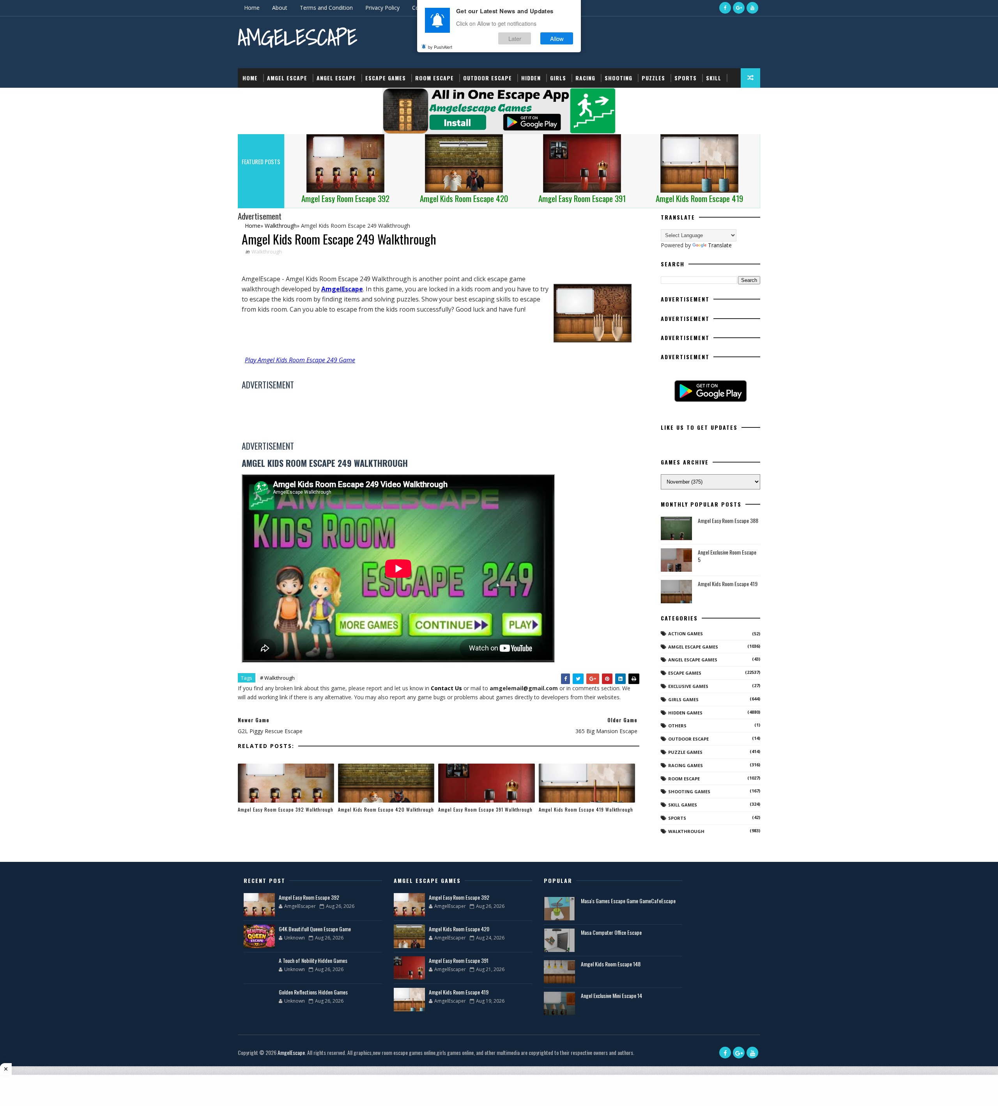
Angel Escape (336, 78)
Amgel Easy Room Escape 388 (728, 520)
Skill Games (682, 805)
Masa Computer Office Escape (611, 932)
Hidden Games (685, 713)
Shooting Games (689, 791)
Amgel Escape (287, 78)
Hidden (531, 78)
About (279, 7)
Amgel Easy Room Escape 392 (309, 897)
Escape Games (385, 78)
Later (514, 38)
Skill (713, 78)
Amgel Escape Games (693, 647)
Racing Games (685, 765)
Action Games (685, 633)
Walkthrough (266, 251)
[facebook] (725, 8)
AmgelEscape (297, 37)
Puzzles (653, 78)
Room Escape (434, 78)
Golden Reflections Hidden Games (313, 992)
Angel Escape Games (692, 660)
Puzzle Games (685, 752)
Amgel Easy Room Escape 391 (458, 960)
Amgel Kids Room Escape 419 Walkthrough (586, 809)
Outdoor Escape (487, 78)
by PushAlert (440, 47)
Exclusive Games (688, 686)
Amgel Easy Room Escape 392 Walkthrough (285, 809)
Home (252, 7)
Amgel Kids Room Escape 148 (611, 964)
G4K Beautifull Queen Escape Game (315, 929)
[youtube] (752, 8)
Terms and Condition (326, 7)
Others (677, 725)
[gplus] (739, 8)
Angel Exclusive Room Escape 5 (727, 556)
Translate (720, 245)
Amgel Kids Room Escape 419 (727, 584)
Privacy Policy (382, 7)
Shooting (618, 78)
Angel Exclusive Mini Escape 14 (611, 995)
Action (252, 97)
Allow (557, 38)
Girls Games (683, 699)
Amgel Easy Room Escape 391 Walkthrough (485, 809)
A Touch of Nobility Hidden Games (313, 960)
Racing (585, 78)
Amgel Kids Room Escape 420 (459, 929)
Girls (558, 78)
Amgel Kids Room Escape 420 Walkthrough (386, 809)
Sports (685, 78)
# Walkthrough (277, 677)
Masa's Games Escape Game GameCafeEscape (628, 901)
